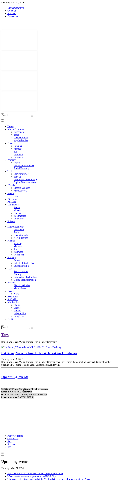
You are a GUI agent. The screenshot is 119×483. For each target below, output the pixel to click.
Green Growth (21, 137)
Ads (9, 441)
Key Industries (21, 140)
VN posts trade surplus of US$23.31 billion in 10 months (35, 473)
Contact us (12, 16)
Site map (11, 13)
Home (10, 126)
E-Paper (11, 221)
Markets (18, 148)
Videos (17, 210)
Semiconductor (21, 174)
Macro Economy (15, 129)
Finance (11, 143)
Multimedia (13, 204)
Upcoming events (14, 377)
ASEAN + (12, 201)
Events (10, 193)
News (16, 196)
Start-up (17, 176)
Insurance (18, 154)
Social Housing (21, 168)
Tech (9, 171)
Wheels (11, 185)
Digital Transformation (25, 182)
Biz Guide (12, 199)
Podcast (17, 213)
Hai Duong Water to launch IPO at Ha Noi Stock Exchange (39, 353)
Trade (16, 134)
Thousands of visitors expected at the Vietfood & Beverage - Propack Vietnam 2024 (48, 479)
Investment (19, 132)
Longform (19, 218)
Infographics (20, 215)
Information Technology (25, 179)
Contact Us (12, 438)
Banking (18, 146)
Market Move (20, 190)
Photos (17, 207)
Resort (17, 162)
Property (11, 160)
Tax (15, 151)
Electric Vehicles (22, 188)
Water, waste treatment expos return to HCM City (31, 476)
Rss (9, 447)
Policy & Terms (15, 435)
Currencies (19, 157)
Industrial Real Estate (24, 165)
